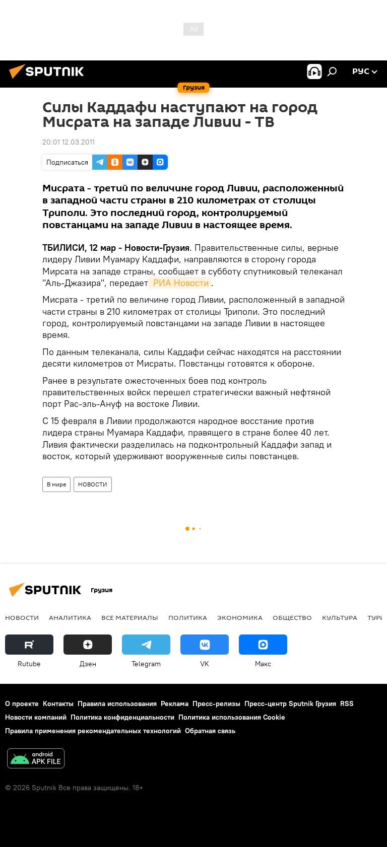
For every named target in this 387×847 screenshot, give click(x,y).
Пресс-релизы (216, 703)
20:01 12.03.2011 (68, 142)
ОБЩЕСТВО (292, 617)
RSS (347, 703)
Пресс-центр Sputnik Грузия (290, 703)
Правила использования (117, 703)
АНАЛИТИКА (70, 617)
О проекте (22, 703)
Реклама (174, 703)
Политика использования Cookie (231, 717)
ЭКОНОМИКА (240, 617)
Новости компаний (36, 717)
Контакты (58, 703)
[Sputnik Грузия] (49, 80)
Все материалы (129, 617)
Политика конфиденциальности (122, 717)
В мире (56, 484)
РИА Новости (180, 283)
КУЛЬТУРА (339, 617)
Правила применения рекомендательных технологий (93, 730)
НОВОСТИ (92, 484)
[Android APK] (36, 759)
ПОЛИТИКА (187, 617)
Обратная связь (210, 730)
